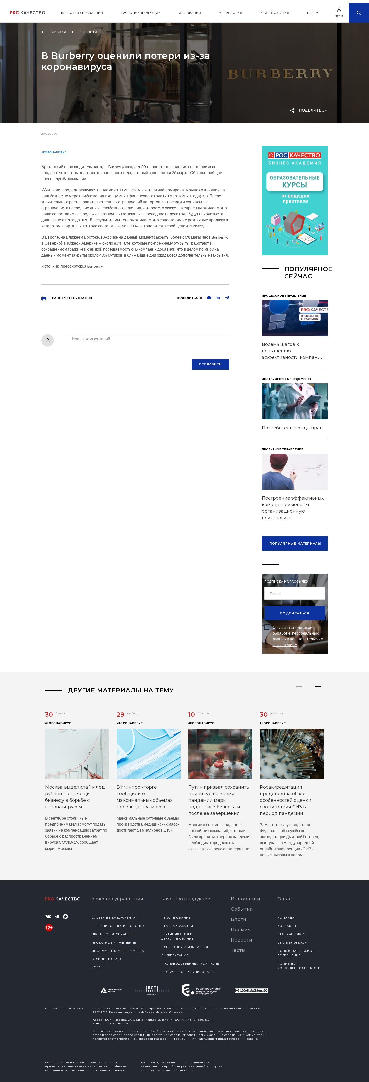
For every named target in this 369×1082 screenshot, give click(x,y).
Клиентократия (275, 13)
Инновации (190, 13)
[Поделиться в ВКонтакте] (215, 297)
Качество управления (82, 13)
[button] (318, 690)
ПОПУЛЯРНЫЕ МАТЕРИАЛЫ (295, 543)
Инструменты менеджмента (118, 951)
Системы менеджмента (113, 917)
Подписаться (294, 613)
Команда (285, 917)
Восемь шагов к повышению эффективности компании (293, 351)
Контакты (286, 926)
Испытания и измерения (184, 947)
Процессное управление (115, 934)
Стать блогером (292, 942)
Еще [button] (311, 13)
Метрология (230, 13)
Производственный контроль (190, 963)
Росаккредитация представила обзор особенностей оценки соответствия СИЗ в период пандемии (285, 800)
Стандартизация (177, 926)
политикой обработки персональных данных (296, 633)
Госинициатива (107, 959)
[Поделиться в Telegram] (224, 297)
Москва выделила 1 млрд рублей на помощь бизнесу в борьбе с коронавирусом (75, 797)
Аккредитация (175, 955)
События (242, 909)
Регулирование (176, 917)
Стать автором (291, 934)
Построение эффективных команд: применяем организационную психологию (293, 508)
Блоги (239, 919)
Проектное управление (114, 942)
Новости (241, 940)
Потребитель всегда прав (292, 428)
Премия (241, 929)
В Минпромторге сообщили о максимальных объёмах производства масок (144, 797)
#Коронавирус (54, 152)
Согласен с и (298, 636)
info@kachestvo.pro (119, 1023)
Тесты (238, 950)
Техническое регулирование (188, 972)
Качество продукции (141, 13)
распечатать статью (71, 298)
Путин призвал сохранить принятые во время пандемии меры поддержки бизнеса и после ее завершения (218, 800)
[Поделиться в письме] (206, 297)
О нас (284, 899)
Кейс (96, 967)
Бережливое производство (118, 926)
